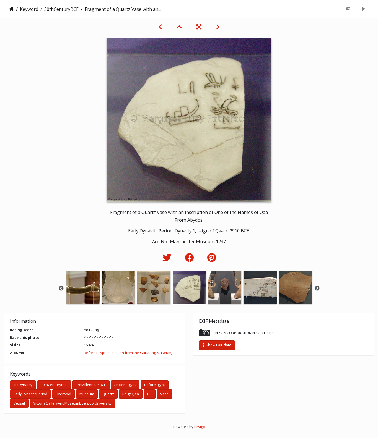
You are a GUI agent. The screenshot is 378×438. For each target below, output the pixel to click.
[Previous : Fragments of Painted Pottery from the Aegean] (161, 27)
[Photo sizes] (350, 9)
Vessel (19, 403)
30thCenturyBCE (61, 9)
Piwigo (199, 426)
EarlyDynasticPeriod (30, 393)
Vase (164, 393)
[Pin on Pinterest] (211, 257)
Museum (86, 393)
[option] (83, 287)
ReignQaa (130, 393)
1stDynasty (23, 384)
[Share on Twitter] (168, 257)
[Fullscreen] (199, 27)
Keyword (29, 9)
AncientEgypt (125, 384)
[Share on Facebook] (190, 257)
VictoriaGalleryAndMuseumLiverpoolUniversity (72, 403)
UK (149, 393)
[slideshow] (363, 9)
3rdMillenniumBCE (91, 384)
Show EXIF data (218, 344)
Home (11, 9)
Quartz (108, 393)
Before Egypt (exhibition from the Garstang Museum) (128, 352)
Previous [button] (61, 288)
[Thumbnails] (180, 27)
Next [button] (317, 288)
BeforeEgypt (154, 384)
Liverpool (63, 393)
